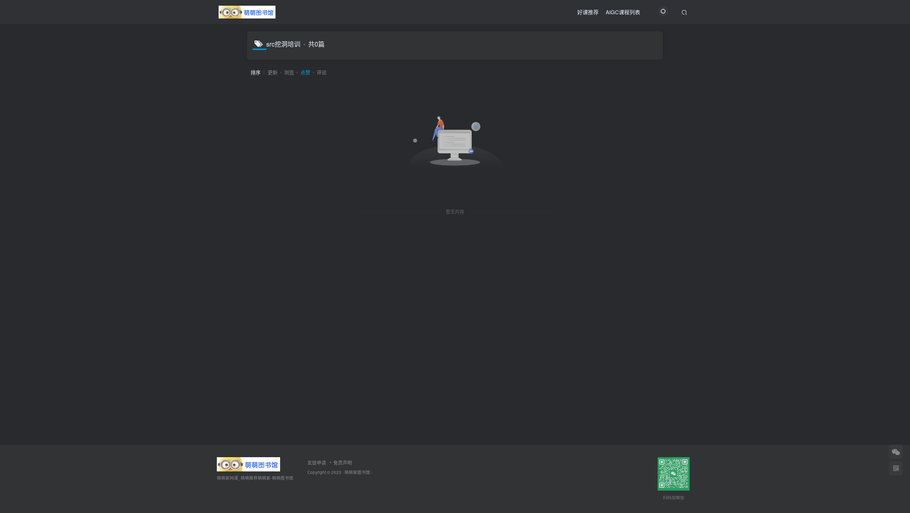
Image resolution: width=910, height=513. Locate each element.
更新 (273, 72)
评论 (322, 72)
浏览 (289, 72)
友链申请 (316, 462)
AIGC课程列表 (623, 12)
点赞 (305, 72)
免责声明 (342, 462)
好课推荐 (588, 12)
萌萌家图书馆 (357, 472)
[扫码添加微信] (896, 452)
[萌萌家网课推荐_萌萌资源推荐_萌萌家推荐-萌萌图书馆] (248, 463)
